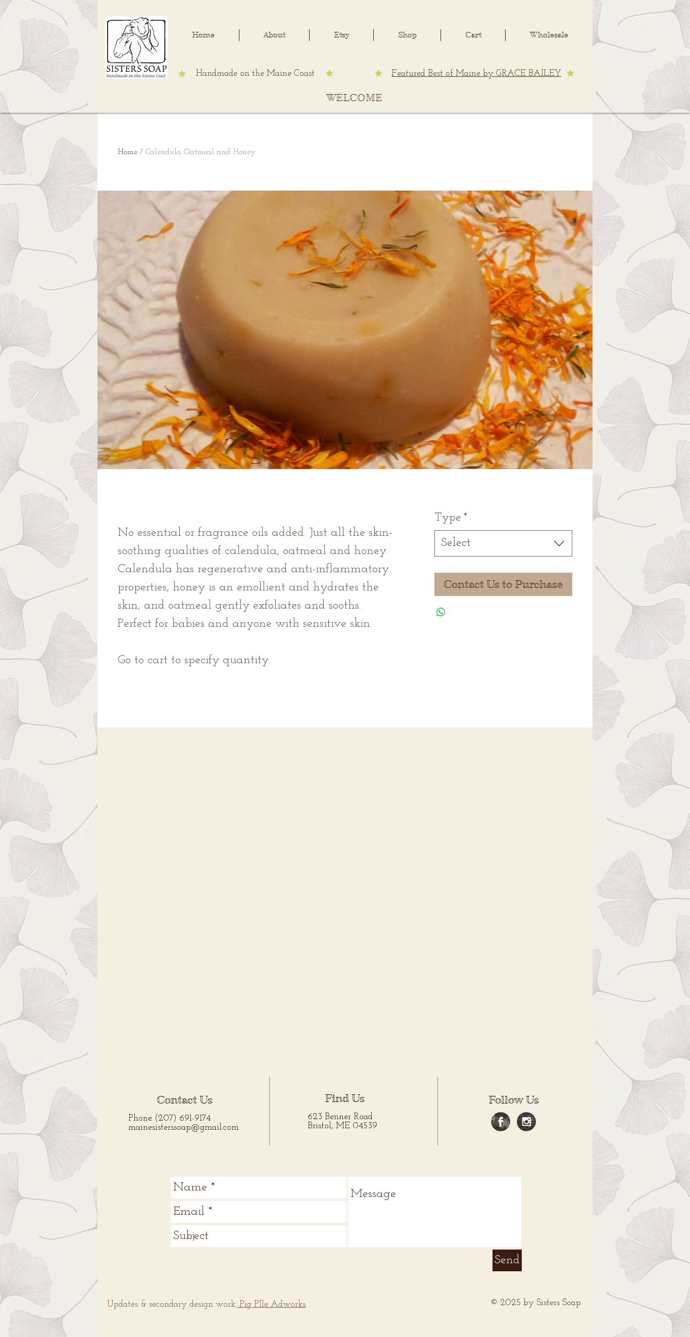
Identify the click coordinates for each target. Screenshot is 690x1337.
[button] (274, 35)
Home (127, 152)
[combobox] (503, 543)
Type (450, 518)
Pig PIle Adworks (271, 1304)
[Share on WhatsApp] (441, 612)
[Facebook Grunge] (500, 1121)
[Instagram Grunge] (526, 1121)
